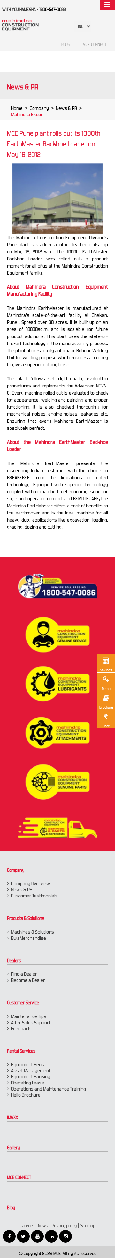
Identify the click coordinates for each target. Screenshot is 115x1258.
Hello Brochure (26, 1095)
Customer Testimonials (34, 896)
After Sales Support (30, 1022)
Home (17, 108)
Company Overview (30, 883)
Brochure (106, 707)
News (43, 1225)
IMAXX (12, 1117)
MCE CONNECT (19, 1177)
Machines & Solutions (32, 932)
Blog (11, 1208)
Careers (27, 1225)
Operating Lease (27, 1083)
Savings (106, 670)
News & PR (66, 108)
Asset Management (30, 1070)
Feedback (21, 1028)
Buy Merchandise (28, 938)
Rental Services (21, 1051)
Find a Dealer (24, 974)
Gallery (13, 1148)
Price (106, 726)
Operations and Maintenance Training (48, 1089)
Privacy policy (64, 1225)
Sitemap (87, 1225)
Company (39, 108)
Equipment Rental (29, 1064)
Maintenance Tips (28, 1016)
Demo (106, 688)
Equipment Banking (30, 1077)
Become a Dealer (28, 980)
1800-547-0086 (52, 9)
